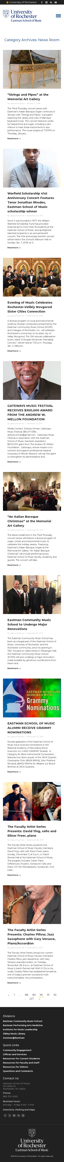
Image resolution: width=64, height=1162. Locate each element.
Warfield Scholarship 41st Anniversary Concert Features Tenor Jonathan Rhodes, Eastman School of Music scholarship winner (30, 202)
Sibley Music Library (14, 1033)
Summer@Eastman (14, 1038)
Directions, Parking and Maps (19, 1109)
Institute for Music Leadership (20, 1029)
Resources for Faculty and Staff (21, 1062)
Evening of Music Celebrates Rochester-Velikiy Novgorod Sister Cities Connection (29, 307)
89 (34, 994)
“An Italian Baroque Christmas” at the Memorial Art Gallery (29, 521)
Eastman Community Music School (22, 1021)
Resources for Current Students (21, 1058)
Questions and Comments (18, 1071)
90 (41, 994)
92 (55, 994)
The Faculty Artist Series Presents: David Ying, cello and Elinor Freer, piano (31, 831)
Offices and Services (15, 1054)
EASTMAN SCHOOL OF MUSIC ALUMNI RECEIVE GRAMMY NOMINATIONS (31, 728)
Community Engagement (17, 1050)
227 (31, 998)
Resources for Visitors (15, 1067)
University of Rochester (23, 2)
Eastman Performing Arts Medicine (23, 1025)
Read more (12, 138)
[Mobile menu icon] (58, 15)
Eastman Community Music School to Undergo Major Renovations (29, 624)
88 (26, 994)
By (16, 103)
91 (48, 994)
